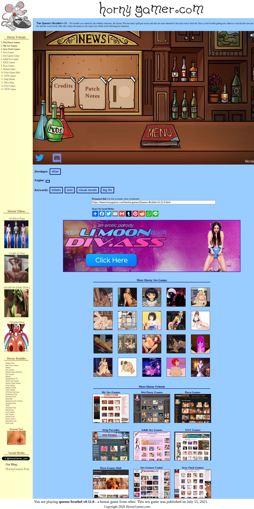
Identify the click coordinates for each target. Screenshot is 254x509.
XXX (7, 405)
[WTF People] (16, 443)
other (55, 171)
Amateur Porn (11, 403)
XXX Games (9, 62)
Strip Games (10, 385)
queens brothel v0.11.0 (76, 502)
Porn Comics (10, 419)
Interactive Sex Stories (14, 401)
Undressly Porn (11, 394)
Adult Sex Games (11, 59)
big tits (107, 190)
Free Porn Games (12, 365)
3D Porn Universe (12, 392)
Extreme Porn (11, 396)
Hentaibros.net (11, 421)
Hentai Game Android (14, 372)
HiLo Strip (9, 82)
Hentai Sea (10, 410)
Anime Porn (10, 417)
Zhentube (9, 399)
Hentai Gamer (9, 69)
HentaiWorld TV (12, 379)
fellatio (56, 190)
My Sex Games (10, 46)
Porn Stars (9, 423)
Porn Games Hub (12, 72)
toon (70, 190)
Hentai (8, 368)
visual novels (88, 190)
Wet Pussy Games (11, 42)
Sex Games (10, 370)
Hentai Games (11, 388)
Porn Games (8, 52)
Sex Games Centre (11, 56)
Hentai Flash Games (13, 383)
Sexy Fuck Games (11, 49)
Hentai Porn (10, 363)
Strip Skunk (9, 79)
